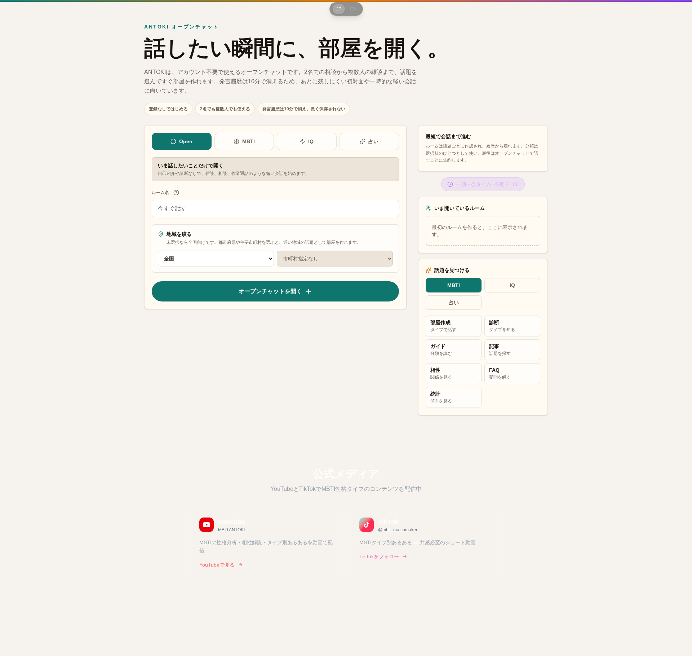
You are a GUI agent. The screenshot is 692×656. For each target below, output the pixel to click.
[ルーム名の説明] (176, 192)
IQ (311, 141)
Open (185, 141)
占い (373, 141)
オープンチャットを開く (270, 291)
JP (338, 9)
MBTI (248, 141)
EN (353, 9)
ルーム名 (160, 192)
